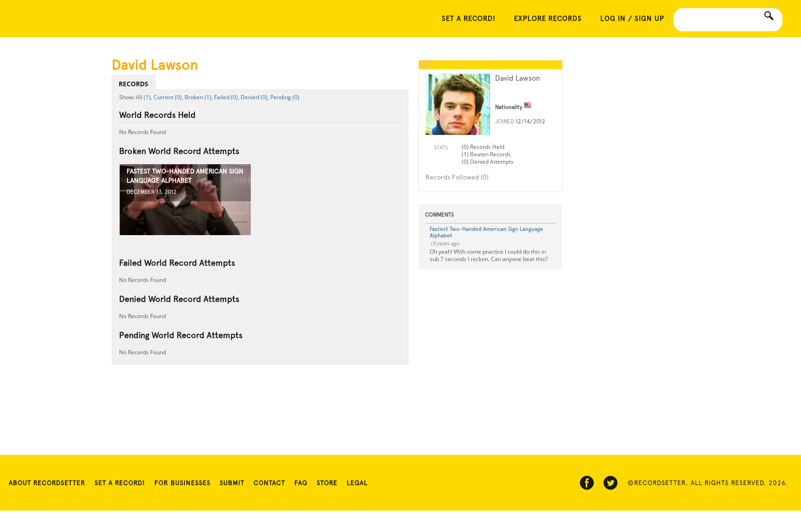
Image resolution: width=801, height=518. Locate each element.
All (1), (144, 97)
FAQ (300, 482)
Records (133, 83)
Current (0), (168, 97)
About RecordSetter (47, 482)
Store (327, 482)
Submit (232, 482)
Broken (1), (198, 97)
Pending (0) (284, 97)
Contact (269, 482)
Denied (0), (255, 97)
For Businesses (182, 482)
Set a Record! (120, 482)
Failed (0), (226, 97)
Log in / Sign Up (632, 18)
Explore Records (548, 18)
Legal (357, 482)
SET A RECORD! (469, 18)
